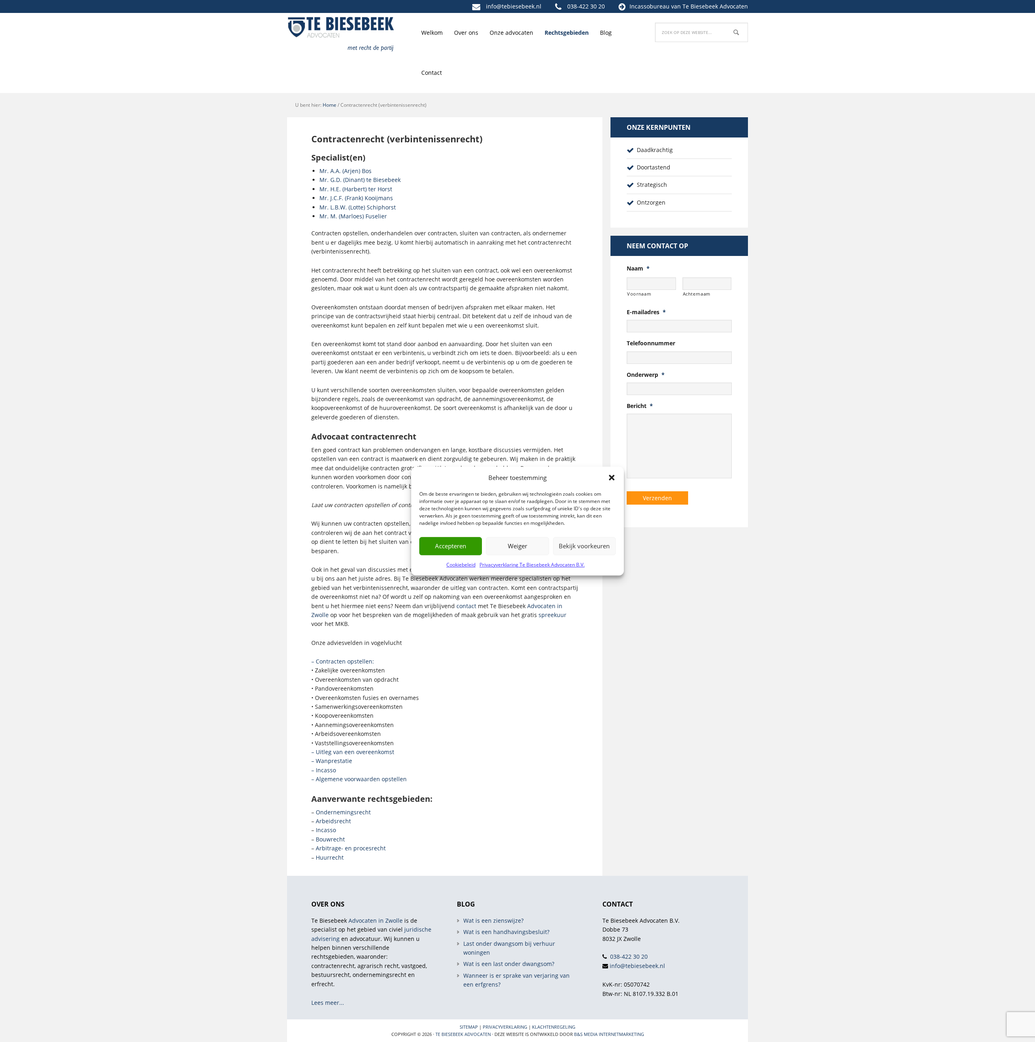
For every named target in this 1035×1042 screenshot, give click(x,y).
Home (329, 104)
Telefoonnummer (651, 343)
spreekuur (552, 615)
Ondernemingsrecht (343, 812)
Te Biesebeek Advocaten (463, 1034)
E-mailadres (646, 312)
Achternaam (697, 294)
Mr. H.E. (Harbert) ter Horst (355, 189)
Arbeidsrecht (333, 821)
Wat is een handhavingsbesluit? (506, 932)
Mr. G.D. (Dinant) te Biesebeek (360, 180)
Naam (638, 268)
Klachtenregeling (553, 1027)
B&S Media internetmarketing (609, 1034)
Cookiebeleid (460, 564)
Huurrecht (330, 857)
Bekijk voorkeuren (584, 546)
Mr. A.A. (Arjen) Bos (345, 171)
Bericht (640, 406)
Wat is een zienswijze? (493, 920)
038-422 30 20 (586, 6)
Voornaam (639, 294)
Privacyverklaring (505, 1027)
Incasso (326, 830)
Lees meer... (327, 1002)
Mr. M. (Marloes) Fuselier (353, 216)
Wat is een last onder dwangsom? (508, 964)
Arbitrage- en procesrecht (351, 848)
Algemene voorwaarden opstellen (361, 779)
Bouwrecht (330, 839)
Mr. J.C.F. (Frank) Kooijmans (356, 198)
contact (466, 606)
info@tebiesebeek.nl (513, 6)
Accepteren (450, 546)
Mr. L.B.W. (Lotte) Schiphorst (357, 207)
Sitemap (469, 1027)
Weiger (517, 546)
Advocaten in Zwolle (376, 920)
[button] (612, 477)
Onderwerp (646, 374)
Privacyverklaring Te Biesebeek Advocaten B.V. (532, 564)
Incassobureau (649, 6)
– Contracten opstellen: (342, 661)
